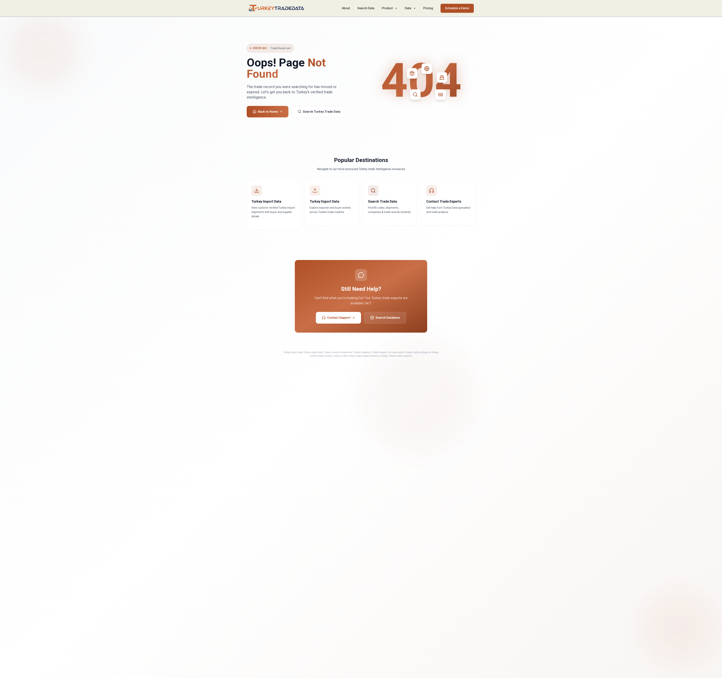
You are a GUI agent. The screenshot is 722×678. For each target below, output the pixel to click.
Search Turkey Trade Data (321, 111)
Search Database (387, 317)
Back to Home (268, 111)
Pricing (428, 8)
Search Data (365, 8)
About (346, 8)
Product (387, 8)
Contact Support (338, 317)
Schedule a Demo (457, 8)
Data (408, 8)
